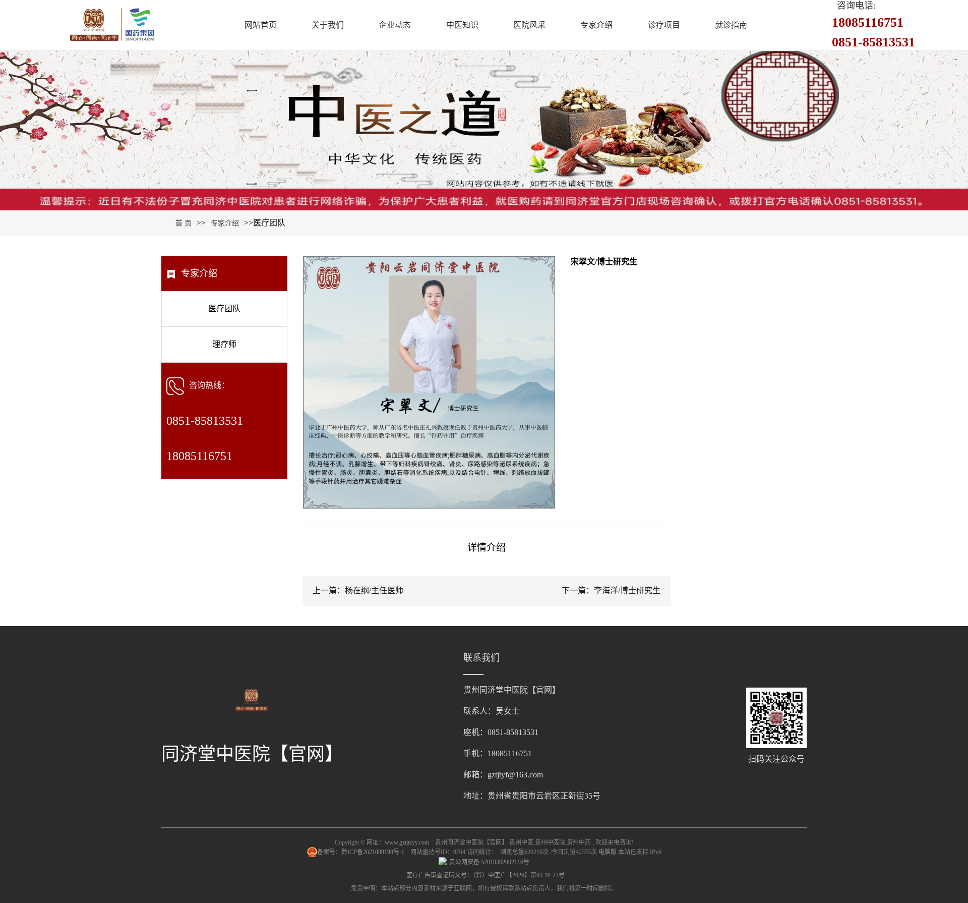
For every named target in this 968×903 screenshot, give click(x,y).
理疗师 (224, 344)
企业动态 (395, 25)
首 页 (183, 223)
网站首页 (261, 25)
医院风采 (529, 25)
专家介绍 (596, 25)
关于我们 (328, 25)
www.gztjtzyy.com (407, 842)
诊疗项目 (664, 25)
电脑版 (607, 852)
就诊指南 (731, 25)
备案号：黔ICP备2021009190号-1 (361, 852)
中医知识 (462, 25)
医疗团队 (224, 308)
